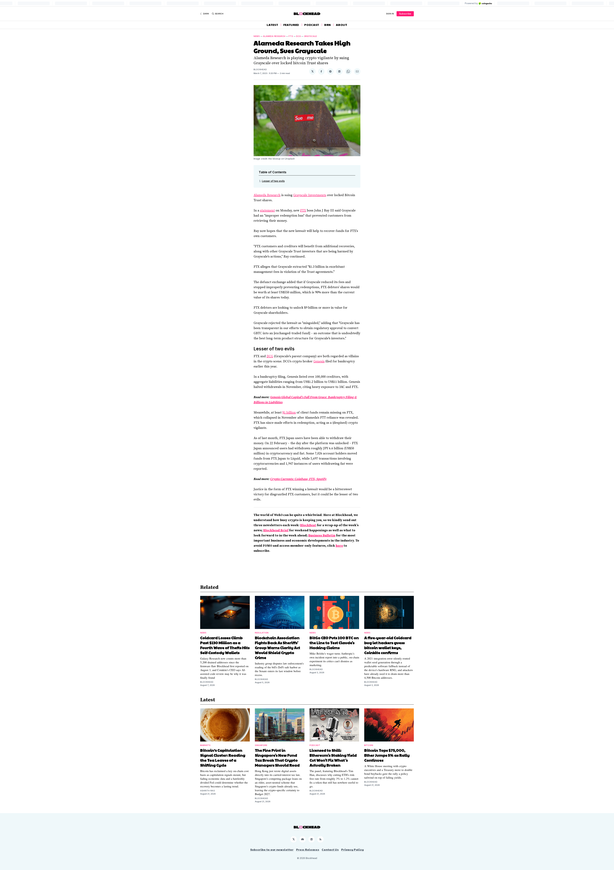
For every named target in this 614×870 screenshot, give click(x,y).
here (339, 546)
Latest (272, 24)
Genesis (319, 361)
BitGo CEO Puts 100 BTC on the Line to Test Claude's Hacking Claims (334, 642)
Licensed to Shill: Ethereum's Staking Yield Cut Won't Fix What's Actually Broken (333, 757)
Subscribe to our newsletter (272, 849)
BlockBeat (308, 525)
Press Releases (307, 849)
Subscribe (405, 13)
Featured (291, 24)
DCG (298, 36)
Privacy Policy (352, 849)
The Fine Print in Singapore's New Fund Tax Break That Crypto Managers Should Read (277, 757)
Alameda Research (274, 36)
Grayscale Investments (309, 195)
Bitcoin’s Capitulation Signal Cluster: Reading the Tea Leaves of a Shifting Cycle (222, 757)
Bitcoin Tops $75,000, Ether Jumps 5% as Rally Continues (387, 755)
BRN (327, 24)
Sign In (390, 13)
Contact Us (330, 849)
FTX (291, 36)
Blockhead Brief (275, 530)
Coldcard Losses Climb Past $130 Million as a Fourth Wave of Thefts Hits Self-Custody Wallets (225, 645)
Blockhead (260, 69)
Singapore (261, 745)
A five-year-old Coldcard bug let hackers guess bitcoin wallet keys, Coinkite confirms (387, 645)
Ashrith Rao (207, 790)
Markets (205, 745)
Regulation (262, 633)
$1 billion (289, 413)
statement (267, 211)
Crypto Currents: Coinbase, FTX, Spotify (298, 479)
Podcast (311, 24)
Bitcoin (368, 745)
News (257, 36)
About (341, 24)
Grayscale (310, 36)
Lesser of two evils (273, 181)
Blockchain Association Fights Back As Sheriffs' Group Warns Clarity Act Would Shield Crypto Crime (277, 647)
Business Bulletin (321, 536)
